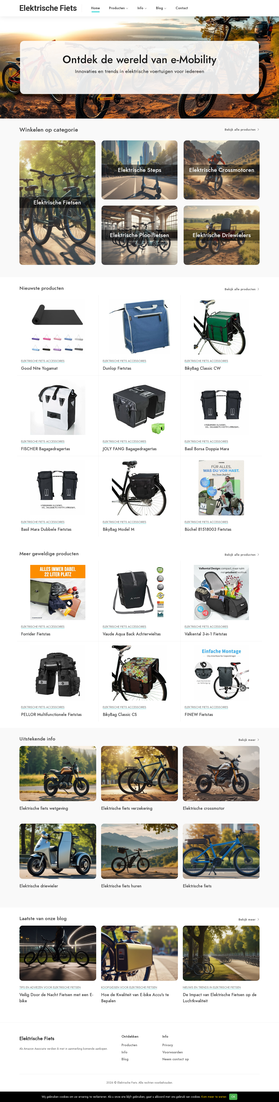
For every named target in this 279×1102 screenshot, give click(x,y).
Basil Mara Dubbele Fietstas (46, 529)
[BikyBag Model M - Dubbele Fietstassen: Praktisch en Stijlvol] (139, 487)
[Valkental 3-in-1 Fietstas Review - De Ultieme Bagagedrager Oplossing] (221, 592)
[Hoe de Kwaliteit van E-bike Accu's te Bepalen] (139, 953)
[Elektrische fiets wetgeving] (57, 773)
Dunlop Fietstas (117, 368)
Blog (160, 8)
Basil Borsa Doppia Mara (207, 449)
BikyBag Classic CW (203, 368)
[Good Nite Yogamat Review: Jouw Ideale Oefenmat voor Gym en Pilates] (57, 326)
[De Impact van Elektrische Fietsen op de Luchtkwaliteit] (221, 953)
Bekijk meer (248, 740)
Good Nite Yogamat (39, 368)
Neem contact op (175, 1059)
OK (233, 1097)
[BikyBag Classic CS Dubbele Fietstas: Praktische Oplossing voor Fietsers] (139, 673)
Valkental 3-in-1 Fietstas (206, 634)
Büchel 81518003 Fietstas (208, 529)
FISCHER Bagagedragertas (45, 449)
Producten (117, 8)
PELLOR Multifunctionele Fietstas (51, 714)
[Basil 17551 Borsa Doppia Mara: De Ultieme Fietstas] (221, 407)
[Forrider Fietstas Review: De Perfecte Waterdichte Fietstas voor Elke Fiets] (57, 592)
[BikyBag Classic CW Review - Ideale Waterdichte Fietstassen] (221, 326)
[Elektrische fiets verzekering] (139, 773)
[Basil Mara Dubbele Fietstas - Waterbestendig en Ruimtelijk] (57, 487)
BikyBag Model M (118, 529)
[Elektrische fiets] (221, 851)
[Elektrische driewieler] (57, 851)
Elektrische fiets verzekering (126, 808)
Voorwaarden (172, 1052)
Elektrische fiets (197, 886)
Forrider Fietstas (35, 634)
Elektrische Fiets (36, 1038)
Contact (182, 8)
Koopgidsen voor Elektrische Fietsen (129, 987)
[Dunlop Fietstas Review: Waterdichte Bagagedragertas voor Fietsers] (139, 326)
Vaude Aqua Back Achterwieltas (132, 634)
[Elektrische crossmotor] (221, 773)
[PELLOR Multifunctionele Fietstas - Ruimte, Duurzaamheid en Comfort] (57, 673)
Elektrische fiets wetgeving (43, 808)
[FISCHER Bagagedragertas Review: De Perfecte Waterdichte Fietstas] (57, 407)
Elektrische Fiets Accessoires (43, 361)
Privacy (167, 1045)
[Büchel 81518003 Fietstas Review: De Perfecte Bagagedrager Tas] (221, 487)
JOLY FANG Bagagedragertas (130, 449)
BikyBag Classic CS (120, 714)
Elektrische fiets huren (121, 886)
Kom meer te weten (213, 1097)
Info (140, 8)
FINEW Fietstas (199, 714)
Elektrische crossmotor (203, 808)
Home (95, 8)
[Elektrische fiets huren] (139, 851)
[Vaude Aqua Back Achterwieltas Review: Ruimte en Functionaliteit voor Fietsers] (139, 592)
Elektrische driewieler (38, 886)
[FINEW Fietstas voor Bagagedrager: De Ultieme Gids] (221, 673)
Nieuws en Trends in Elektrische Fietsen (212, 987)
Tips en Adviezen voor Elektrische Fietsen (50, 987)
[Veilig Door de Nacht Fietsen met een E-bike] (57, 953)
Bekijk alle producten (241, 130)
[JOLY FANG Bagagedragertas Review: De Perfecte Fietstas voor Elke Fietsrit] (139, 407)
